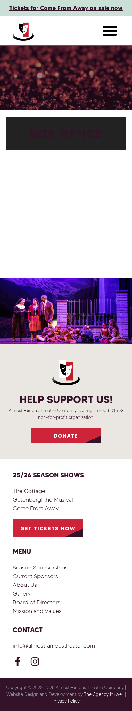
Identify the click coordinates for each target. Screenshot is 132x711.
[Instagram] (35, 661)
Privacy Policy (66, 701)
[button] (109, 30)
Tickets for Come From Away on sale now (66, 8)
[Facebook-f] (17, 661)
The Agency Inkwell (104, 694)
